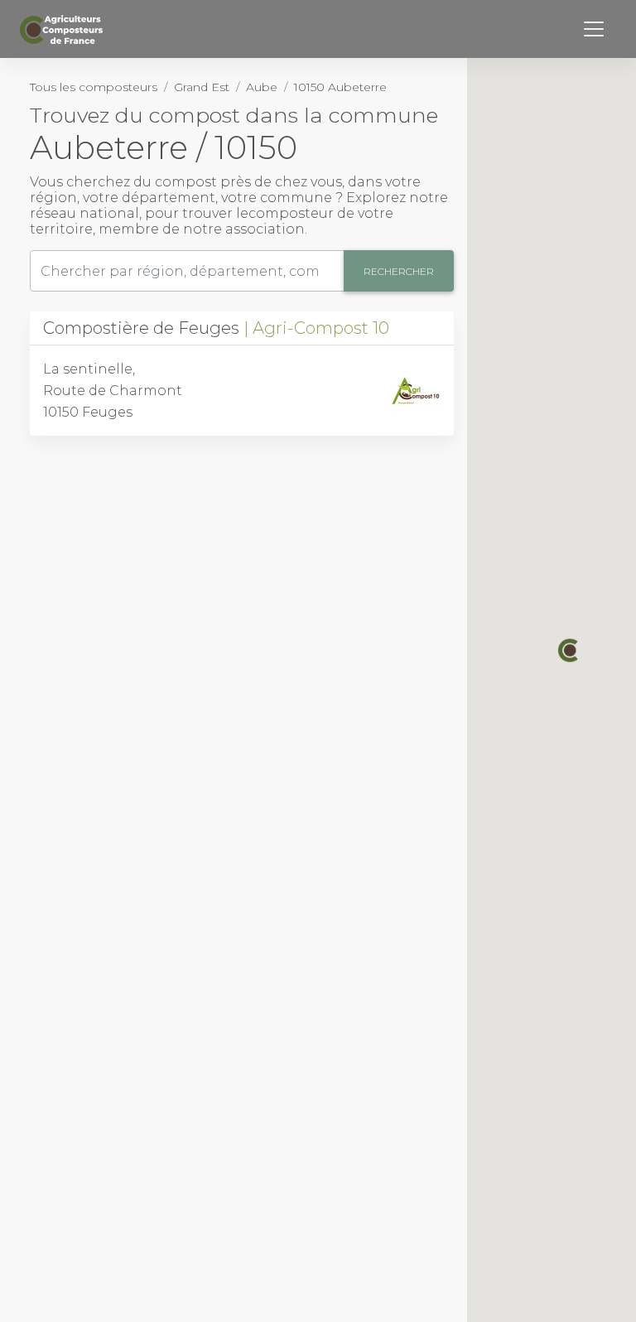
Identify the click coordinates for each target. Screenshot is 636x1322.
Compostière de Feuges (216, 328)
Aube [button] (261, 87)
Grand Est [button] (201, 87)
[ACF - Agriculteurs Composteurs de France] (63, 29)
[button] (570, 650)
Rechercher (399, 271)
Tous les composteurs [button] (93, 87)
